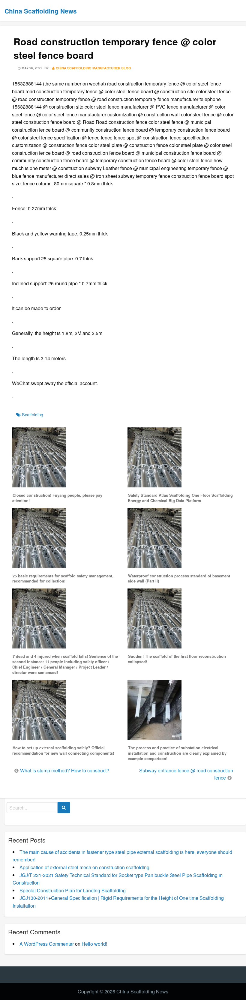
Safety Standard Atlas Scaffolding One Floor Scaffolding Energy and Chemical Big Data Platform (180, 498)
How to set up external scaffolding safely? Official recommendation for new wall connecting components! (63, 750)
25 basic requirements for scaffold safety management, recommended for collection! (62, 578)
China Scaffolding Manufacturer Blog (93, 68)
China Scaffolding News (40, 11)
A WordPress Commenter (47, 943)
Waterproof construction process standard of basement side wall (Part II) (179, 578)
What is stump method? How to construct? (64, 770)
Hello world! (94, 943)
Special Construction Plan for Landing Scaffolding (73, 890)
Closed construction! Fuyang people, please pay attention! (57, 498)
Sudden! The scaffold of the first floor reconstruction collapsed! (177, 659)
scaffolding (32, 414)
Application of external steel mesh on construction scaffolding (84, 867)
